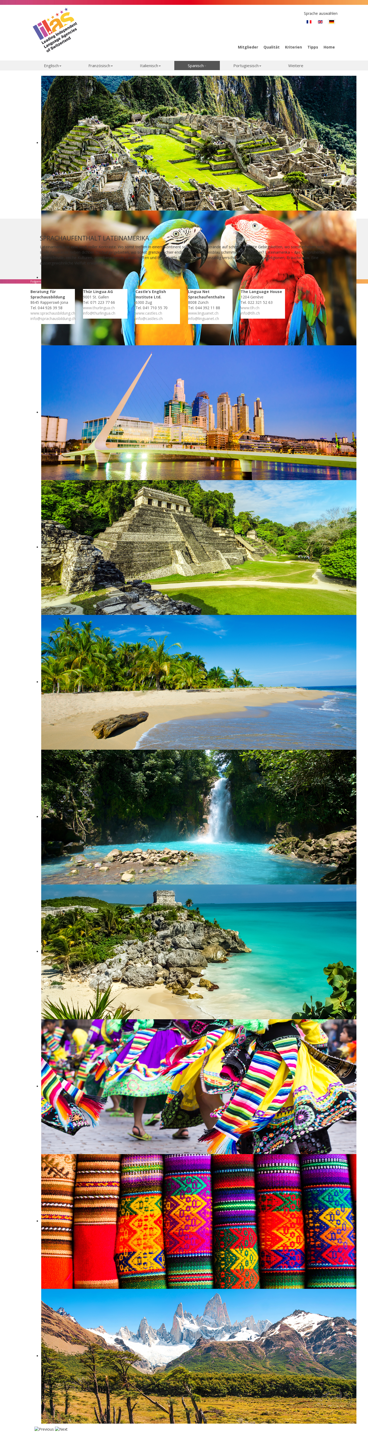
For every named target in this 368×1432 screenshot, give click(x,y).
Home (329, 47)
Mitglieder (248, 47)
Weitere (295, 65)
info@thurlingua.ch (99, 313)
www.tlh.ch (250, 307)
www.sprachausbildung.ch (52, 313)
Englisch (51, 65)
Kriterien (293, 47)
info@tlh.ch (250, 313)
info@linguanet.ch (203, 318)
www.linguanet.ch (203, 313)
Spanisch (196, 65)
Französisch (99, 65)
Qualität (271, 47)
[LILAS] (54, 29)
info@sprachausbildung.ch (53, 318)
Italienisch (149, 65)
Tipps (312, 47)
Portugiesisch (246, 65)
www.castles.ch (149, 313)
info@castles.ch (149, 318)
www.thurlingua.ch (99, 307)
